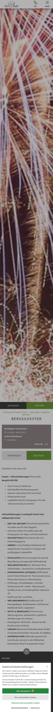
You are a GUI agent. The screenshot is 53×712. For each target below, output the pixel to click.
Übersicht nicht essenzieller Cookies (25, 703)
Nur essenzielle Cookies (25, 697)
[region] (25, 678)
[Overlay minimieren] (47, 666)
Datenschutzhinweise (19, 708)
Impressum (35, 708)
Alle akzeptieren (23, 691)
